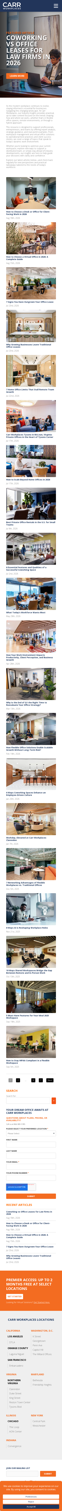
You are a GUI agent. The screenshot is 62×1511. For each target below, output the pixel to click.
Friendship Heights (42, 1384)
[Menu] (56, 5)
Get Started (15, 1296)
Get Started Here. (42, 1302)
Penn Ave (37, 1345)
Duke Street (15, 1393)
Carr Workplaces (14, 5)
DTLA (12, 1342)
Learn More (17, 75)
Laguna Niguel (16, 1354)
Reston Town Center (19, 1402)
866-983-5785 (19, 1124)
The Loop (14, 1427)
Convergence (14, 1446)
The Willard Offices (42, 1354)
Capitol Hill (38, 1349)
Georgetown (39, 1340)
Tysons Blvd (15, 1406)
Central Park (39, 1421)
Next (50, 1080)
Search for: (11, 1096)
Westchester (39, 1425)
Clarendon (14, 1389)
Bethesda (38, 1380)
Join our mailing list (18, 1468)
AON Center (15, 1431)
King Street (14, 1397)
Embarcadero (16, 1365)
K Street (37, 1336)
